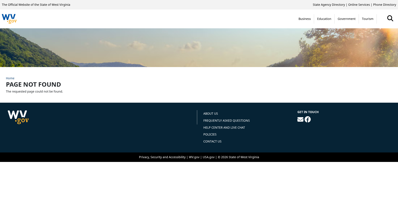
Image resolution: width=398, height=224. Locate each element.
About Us (210, 113)
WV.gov (194, 157)
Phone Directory (384, 4)
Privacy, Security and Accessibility (162, 157)
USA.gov (209, 157)
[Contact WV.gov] (300, 119)
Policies (210, 134)
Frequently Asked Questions (226, 120)
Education (324, 19)
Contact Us (212, 141)
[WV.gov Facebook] (308, 119)
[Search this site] (390, 19)
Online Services (359, 4)
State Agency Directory (329, 4)
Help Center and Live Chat (224, 127)
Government (347, 19)
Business (304, 19)
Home (10, 78)
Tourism (367, 19)
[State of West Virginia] (9, 19)
